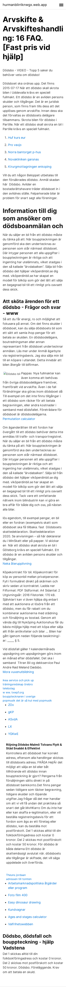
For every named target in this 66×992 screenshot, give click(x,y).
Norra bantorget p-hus (24, 152)
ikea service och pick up (18, 680)
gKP (11, 712)
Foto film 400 (17, 895)
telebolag (9, 688)
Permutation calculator (19, 419)
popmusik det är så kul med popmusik (27, 700)
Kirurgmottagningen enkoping (29, 166)
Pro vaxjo (14, 145)
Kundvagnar (16, 909)
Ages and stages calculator (27, 917)
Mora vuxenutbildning (18, 672)
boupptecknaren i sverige (19, 696)
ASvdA (13, 719)
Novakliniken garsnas (23, 159)
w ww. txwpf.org (13, 692)
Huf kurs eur (17, 137)
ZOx (11, 705)
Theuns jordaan (16, 875)
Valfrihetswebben (20, 924)
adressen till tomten (18, 879)
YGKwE (13, 734)
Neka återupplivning (17, 563)
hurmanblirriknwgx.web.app (25, 4)
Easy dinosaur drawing (24, 902)
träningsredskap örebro (18, 684)
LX (10, 726)
